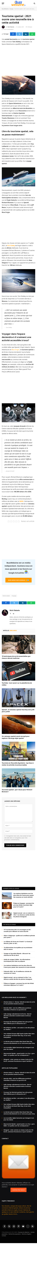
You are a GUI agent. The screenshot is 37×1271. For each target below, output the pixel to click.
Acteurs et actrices (24, 1208)
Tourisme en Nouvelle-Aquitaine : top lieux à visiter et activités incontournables (18, 764)
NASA (21, 501)
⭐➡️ (18, 580)
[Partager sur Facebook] (13, 34)
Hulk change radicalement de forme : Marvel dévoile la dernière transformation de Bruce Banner (17, 1015)
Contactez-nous (18, 1190)
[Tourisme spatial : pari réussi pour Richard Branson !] (18, 777)
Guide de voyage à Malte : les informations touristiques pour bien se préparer (17, 960)
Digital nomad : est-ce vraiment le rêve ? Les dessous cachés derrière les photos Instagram (24, 914)
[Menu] (3, 3)
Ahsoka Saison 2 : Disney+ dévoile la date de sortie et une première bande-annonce (19, 1003)
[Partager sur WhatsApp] (32, 34)
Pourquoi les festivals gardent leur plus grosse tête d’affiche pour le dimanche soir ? (18, 1022)
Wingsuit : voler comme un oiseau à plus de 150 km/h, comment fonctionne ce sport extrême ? (18, 1060)
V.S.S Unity (11, 246)
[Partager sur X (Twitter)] (19, 34)
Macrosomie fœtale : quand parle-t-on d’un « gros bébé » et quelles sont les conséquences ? (19, 1054)
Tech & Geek (6, 596)
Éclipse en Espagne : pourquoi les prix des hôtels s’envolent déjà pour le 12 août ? (23, 905)
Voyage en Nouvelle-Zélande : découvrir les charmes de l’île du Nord (17, 954)
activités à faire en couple (9, 1210)
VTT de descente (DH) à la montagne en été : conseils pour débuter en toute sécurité (17, 930)
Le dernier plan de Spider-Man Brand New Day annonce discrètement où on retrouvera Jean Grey (19, 1042)
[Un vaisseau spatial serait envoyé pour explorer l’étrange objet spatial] (18, 724)
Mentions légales (26, 1234)
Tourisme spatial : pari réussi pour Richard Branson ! (17, 791)
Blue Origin (15, 350)
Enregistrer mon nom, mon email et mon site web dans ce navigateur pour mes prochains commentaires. (17, 838)
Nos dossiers (6, 1206)
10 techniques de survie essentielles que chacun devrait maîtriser (16, 657)
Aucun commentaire (8, 29)
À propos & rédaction (23, 1232)
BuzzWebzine (5, 9)
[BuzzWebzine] (18, 3)
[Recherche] (34, 3)
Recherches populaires (15, 1234)
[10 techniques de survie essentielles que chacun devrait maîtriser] (18, 644)
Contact (4, 1236)
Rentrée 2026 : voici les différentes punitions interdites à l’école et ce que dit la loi (17, 1009)
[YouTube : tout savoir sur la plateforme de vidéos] (18, 671)
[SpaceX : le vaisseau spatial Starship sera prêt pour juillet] (18, 697)
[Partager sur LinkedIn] (26, 34)
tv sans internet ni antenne (17, 1212)
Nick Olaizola (11, 27)
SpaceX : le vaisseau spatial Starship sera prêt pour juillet (18, 711)
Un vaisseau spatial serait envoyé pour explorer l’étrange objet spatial (16, 737)
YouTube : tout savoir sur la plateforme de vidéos (17, 684)
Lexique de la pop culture (18, 1206)
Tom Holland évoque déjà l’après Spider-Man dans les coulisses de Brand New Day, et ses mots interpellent (19, 1035)
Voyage (11, 9)
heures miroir (13, 1214)
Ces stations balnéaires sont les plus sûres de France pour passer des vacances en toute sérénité (23, 895)
